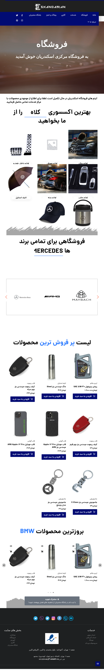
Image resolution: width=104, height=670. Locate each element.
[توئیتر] (17, 15)
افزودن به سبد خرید (83, 396)
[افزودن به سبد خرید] (73, 551)
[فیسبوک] (22, 15)
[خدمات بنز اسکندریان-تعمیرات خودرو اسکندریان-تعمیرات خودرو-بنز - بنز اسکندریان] (50, 7)
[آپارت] (17, 20)
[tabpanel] (83, 564)
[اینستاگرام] (22, 20)
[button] (100, 565)
